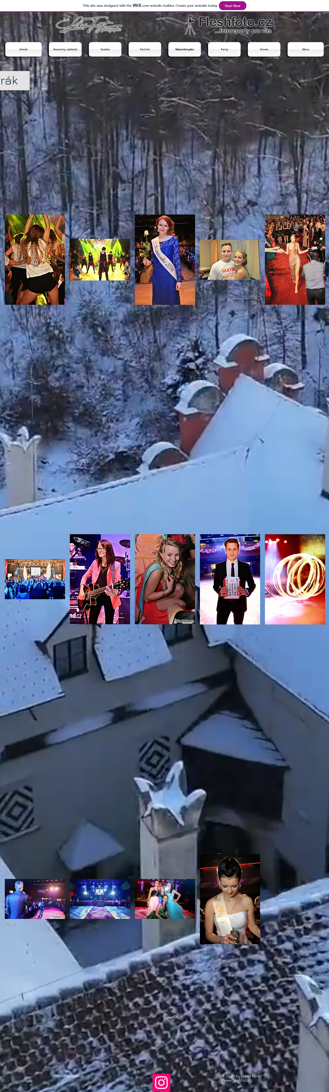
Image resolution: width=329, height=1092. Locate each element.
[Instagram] (161, 1083)
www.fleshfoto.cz (238, 1080)
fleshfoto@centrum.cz (70, 1076)
